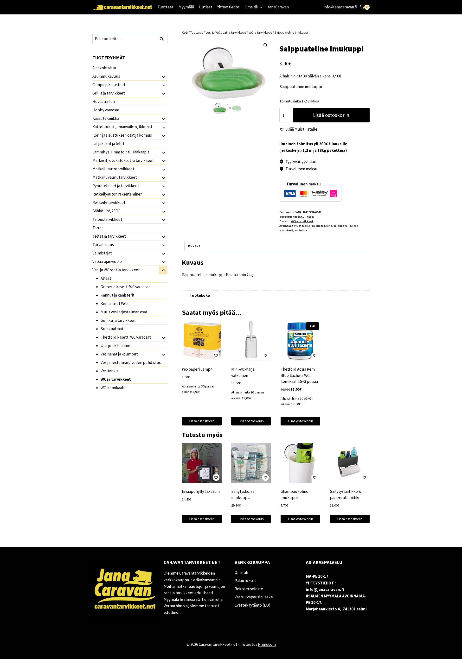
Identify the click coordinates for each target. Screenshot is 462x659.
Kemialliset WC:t (115, 303)
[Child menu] (163, 76)
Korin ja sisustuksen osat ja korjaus (122, 135)
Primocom (267, 644)
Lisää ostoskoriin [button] (201, 421)
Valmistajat (102, 253)
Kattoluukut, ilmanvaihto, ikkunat (122, 126)
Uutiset (205, 7)
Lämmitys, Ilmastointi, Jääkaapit (120, 152)
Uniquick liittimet (116, 345)
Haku (162, 39)
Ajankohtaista (104, 67)
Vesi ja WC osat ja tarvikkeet (116, 269)
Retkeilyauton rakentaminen (117, 194)
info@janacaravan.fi (340, 7)
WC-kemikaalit (113, 387)
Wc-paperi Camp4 (197, 369)
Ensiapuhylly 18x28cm (201, 491)
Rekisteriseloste (249, 588)
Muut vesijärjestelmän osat (124, 312)
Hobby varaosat (106, 110)
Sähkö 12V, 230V (106, 211)
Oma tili (241, 572)
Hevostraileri (103, 101)
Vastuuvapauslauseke (254, 597)
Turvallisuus (103, 244)
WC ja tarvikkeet (302, 221)
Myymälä (186, 7)
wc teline (301, 230)
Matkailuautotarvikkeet (113, 168)
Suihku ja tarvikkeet (118, 320)
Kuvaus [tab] (194, 245)
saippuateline (343, 226)
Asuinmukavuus (106, 76)
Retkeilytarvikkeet (108, 202)
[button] (265, 45)
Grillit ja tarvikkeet (108, 93)
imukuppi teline (321, 226)
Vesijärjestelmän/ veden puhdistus (131, 362)
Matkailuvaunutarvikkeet (114, 177)
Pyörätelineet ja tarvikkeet (115, 185)
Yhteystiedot (228, 7)
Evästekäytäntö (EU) (252, 605)
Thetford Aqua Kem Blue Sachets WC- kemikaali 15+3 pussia (299, 375)
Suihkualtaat (112, 328)
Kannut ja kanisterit (118, 295)
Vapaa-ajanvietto (107, 261)
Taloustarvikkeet (107, 219)
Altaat (106, 278)
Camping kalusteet (108, 84)
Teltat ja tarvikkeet (109, 236)
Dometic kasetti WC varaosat (125, 286)
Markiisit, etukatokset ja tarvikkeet (123, 160)
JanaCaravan (278, 7)
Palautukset (245, 580)
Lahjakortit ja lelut (108, 143)
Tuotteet (165, 7)
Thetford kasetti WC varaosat (126, 337)
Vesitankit (109, 371)
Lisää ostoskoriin (331, 115)
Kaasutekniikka (105, 118)
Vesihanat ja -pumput (119, 354)
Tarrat (97, 227)
